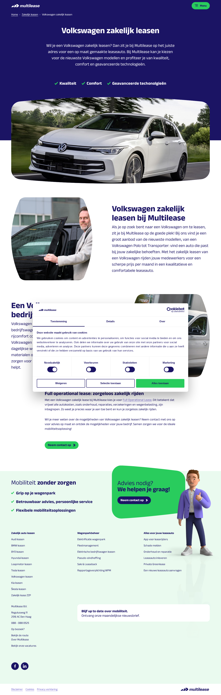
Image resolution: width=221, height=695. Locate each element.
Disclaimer (17, 689)
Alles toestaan (160, 383)
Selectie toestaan (110, 383)
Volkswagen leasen (22, 576)
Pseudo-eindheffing (89, 557)
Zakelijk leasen (30, 14)
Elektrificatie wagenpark (91, 539)
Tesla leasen (18, 570)
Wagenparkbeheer (88, 533)
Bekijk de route (19, 635)
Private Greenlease (154, 564)
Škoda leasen (18, 589)
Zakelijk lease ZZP (21, 595)
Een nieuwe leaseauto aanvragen (163, 570)
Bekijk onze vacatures (23, 645)
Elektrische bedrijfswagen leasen (96, 551)
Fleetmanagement (88, 545)
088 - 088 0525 (20, 622)
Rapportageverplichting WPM (94, 570)
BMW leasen (18, 545)
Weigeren (61, 383)
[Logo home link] (25, 5)
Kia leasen (17, 582)
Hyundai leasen (20, 557)
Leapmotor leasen (21, 564)
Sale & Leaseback (87, 564)
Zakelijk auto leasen (23, 533)
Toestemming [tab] (58, 321)
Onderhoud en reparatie (158, 551)
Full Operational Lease (137, 400)
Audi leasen (17, 539)
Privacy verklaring (47, 689)
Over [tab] (162, 321)
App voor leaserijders (156, 539)
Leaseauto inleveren (155, 557)
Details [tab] (110, 321)
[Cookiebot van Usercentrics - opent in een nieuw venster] (169, 310)
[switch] (91, 369)
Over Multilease (20, 639)
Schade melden (152, 545)
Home (14, 14)
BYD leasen (17, 551)
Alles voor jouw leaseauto (159, 533)
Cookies (30, 689)
